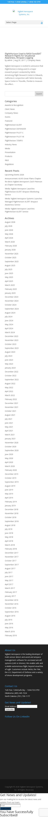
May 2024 (9, 324)
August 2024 (10, 312)
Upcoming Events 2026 (14, 174)
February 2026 (11, 246)
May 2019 (9, 493)
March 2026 (10, 242)
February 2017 (11, 592)
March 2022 (10, 395)
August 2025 (10, 265)
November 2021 (11, 407)
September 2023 (12, 348)
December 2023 (11, 336)
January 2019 (10, 505)
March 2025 (10, 285)
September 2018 (12, 521)
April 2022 (9, 391)
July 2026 (8, 226)
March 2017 (10, 588)
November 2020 (11, 442)
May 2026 (9, 234)
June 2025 (9, 273)
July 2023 (8, 356)
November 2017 (11, 556)
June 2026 (9, 230)
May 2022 (9, 387)
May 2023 (9, 364)
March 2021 (10, 434)
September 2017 (12, 564)
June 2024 (9, 320)
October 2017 (10, 560)
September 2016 (12, 612)
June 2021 (9, 423)
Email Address (11, 706)
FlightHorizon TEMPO (14, 140)
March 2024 (10, 332)
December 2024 (11, 297)
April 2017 (9, 584)
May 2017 (9, 580)
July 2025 (8, 269)
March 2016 (10, 631)
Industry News (11, 144)
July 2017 (8, 572)
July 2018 (8, 529)
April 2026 (9, 238)
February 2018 (11, 549)
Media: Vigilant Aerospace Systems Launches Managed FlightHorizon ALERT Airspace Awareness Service (23, 201)
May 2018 (9, 537)
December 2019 (11, 474)
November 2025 (11, 253)
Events (7, 117)
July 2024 (8, 316)
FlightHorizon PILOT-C (14, 132)
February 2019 (11, 501)
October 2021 (10, 411)
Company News (34, 60)
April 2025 (9, 281)
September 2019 (12, 482)
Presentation (10, 152)
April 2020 (9, 462)
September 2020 (12, 450)
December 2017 (11, 553)
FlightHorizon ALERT (13, 125)
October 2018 (10, 517)
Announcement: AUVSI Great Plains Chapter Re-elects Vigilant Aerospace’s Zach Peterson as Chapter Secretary (23, 181)
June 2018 (9, 533)
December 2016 (11, 600)
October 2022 (10, 375)
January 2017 (10, 596)
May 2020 (9, 458)
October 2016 (10, 608)
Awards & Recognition (14, 105)
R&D (7, 160)
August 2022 (10, 383)
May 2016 (9, 627)
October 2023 (10, 344)
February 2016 (11, 635)
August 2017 (10, 568)
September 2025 (12, 261)
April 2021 (9, 430)
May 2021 (9, 427)
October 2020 (10, 446)
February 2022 (11, 399)
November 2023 (11, 340)
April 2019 (9, 497)
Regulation (9, 164)
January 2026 (10, 249)
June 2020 (9, 454)
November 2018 (11, 513)
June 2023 (9, 360)
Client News (10, 109)
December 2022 (11, 371)
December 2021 (11, 403)
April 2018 (9, 541)
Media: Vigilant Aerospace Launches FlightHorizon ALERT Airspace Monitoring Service (22, 191)
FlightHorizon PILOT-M (14, 136)
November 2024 (11, 301)
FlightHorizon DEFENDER (15, 129)
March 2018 (10, 545)
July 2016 (8, 619)
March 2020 (10, 466)
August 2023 (10, 352)
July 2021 (8, 419)
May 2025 (9, 277)
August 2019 (10, 486)
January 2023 (10, 368)
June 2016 (9, 623)
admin (9, 60)
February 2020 (11, 470)
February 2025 (11, 289)
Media (7, 148)
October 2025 (10, 257)
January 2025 (10, 293)
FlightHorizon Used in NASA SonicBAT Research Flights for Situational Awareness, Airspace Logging (23, 55)
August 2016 (10, 616)
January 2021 (10, 438)
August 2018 (10, 525)
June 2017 (9, 576)
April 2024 (9, 328)
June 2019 (9, 489)
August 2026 (10, 222)
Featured (8, 121)
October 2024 (10, 305)
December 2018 (11, 509)
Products (8, 156)
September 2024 (12, 309)
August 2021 (10, 415)
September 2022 (12, 379)
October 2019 (10, 478)
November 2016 (11, 604)
